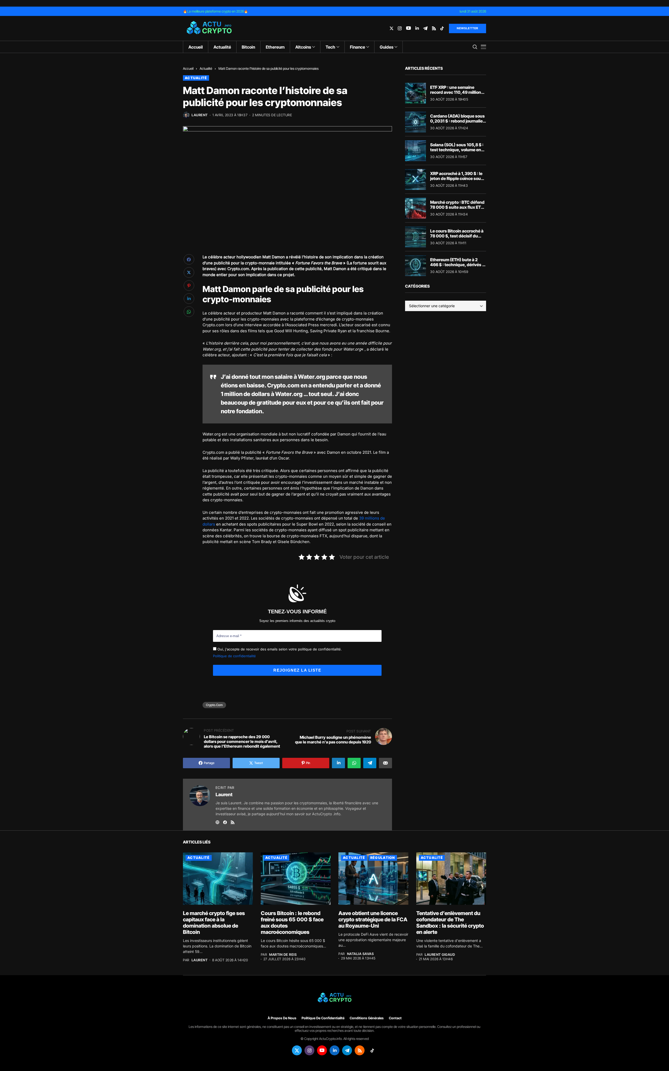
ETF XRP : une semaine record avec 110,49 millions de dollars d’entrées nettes (456, 92)
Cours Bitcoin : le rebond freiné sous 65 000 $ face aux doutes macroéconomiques (292, 922)
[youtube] (408, 28)
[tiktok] (442, 28)
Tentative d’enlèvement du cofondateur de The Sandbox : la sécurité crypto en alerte (450, 922)
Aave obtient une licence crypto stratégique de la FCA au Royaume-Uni (372, 919)
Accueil (188, 68)
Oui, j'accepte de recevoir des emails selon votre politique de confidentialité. (279, 649)
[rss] (434, 28)
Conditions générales (367, 1018)
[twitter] (391, 28)
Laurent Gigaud (440, 955)
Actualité (206, 68)
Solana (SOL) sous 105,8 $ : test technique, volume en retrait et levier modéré (456, 149)
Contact (395, 1018)
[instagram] (400, 28)
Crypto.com (214, 705)
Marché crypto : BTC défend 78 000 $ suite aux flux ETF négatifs (457, 207)
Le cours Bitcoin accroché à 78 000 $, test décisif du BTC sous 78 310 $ (456, 235)
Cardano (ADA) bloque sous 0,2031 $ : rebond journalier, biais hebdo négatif (458, 121)
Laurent (200, 115)
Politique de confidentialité (234, 656)
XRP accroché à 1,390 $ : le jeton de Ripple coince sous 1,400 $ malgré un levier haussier (456, 181)
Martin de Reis (283, 955)
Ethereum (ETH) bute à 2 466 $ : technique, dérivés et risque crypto (458, 264)
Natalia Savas (360, 954)
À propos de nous (282, 1018)
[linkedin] (417, 28)
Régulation (382, 857)
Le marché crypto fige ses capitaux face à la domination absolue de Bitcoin (214, 922)
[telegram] (425, 28)
